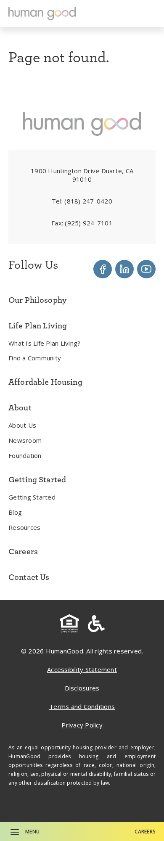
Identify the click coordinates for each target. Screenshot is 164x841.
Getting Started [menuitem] (32, 497)
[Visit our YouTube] (146, 269)
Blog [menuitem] (15, 512)
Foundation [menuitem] (25, 455)
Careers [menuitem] (23, 551)
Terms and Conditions (82, 706)
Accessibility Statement (82, 669)
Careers (145, 831)
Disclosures (82, 688)
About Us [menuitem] (22, 425)
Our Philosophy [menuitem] (37, 300)
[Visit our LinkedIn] (124, 269)
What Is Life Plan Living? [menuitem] (44, 343)
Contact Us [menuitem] (29, 577)
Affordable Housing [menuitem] (45, 382)
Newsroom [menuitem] (25, 440)
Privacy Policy (82, 725)
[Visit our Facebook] (102, 269)
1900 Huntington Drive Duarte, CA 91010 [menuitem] (82, 175)
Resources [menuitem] (24, 527)
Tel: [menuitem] (82, 201)
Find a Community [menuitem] (34, 358)
